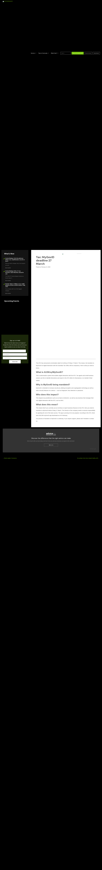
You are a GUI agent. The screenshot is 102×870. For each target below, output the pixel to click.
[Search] (69, 53)
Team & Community (42, 53)
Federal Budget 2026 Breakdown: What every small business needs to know (15, 259)
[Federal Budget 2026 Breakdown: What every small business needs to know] (14, 308)
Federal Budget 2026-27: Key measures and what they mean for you (14, 272)
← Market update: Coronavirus (10, 458)
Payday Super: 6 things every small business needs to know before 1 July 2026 (15, 285)
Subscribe (15, 361)
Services (33, 53)
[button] (78, 53)
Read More (8, 280)
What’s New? (54, 53)
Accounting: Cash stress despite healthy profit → (88, 458)
